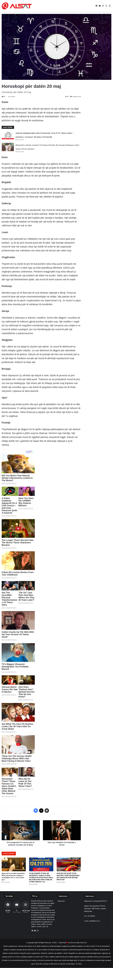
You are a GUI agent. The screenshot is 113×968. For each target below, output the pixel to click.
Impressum (61, 901)
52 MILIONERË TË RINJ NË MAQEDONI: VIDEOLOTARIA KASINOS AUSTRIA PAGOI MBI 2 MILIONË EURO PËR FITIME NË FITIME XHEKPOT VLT (41, 877)
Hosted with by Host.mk (67, 942)
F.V (4, 96)
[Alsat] (17, 5)
